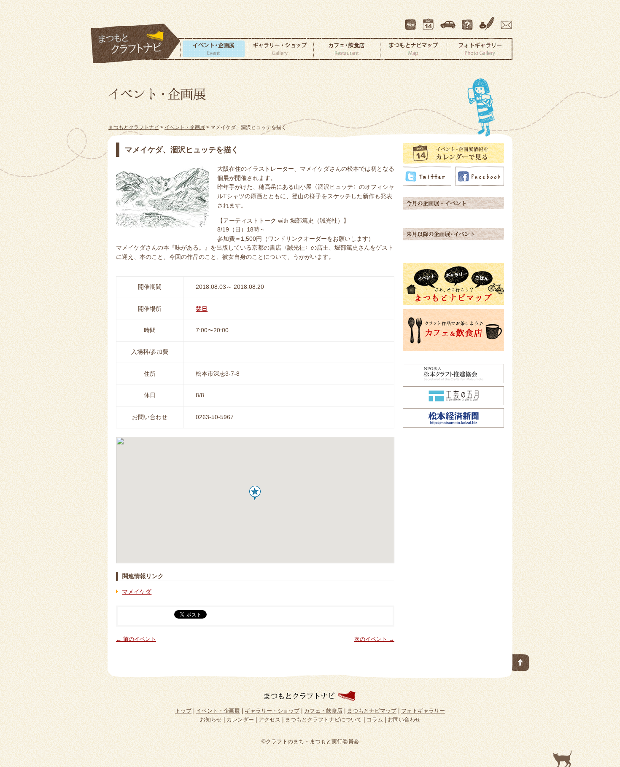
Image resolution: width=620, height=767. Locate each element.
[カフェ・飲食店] (453, 349)
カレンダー (430, 21)
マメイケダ (136, 591)
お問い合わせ (504, 21)
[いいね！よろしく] (480, 183)
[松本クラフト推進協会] (453, 381)
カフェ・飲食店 (346, 49)
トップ (183, 711)
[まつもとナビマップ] (453, 302)
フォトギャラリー (479, 49)
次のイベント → (374, 639)
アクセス (449, 21)
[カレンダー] (453, 161)
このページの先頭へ (520, 660)
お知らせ (211, 719)
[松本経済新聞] (453, 425)
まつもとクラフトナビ (136, 44)
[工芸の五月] (453, 403)
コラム (488, 21)
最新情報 (411, 21)
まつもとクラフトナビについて (468, 21)
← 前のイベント (136, 639)
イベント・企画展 (213, 49)
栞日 (202, 308)
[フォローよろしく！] (427, 183)
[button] (255, 493)
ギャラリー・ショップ (280, 49)
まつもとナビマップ (413, 49)
